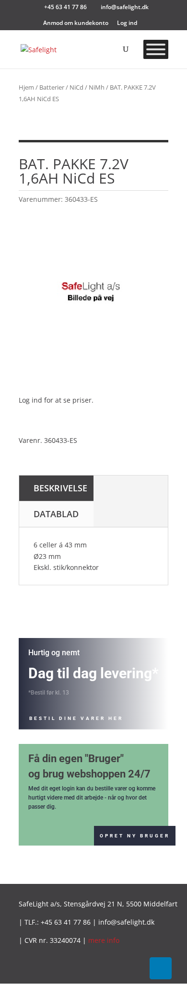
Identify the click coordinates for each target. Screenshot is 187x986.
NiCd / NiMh (87, 87)
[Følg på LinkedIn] (161, 968)
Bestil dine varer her (76, 718)
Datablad (56, 514)
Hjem (26, 87)
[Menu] (155, 49)
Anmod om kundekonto (75, 23)
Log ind (127, 23)
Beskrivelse (60, 488)
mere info (103, 940)
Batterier (51, 87)
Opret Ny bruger (135, 835)
